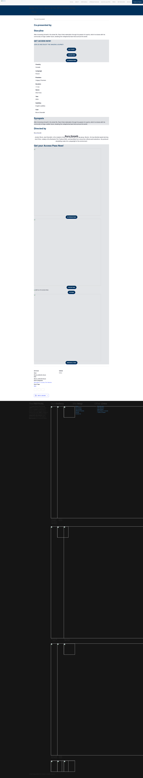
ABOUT (77, 2)
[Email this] (43, 389)
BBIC (35, 386)
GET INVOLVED (121, 2)
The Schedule (100, 406)
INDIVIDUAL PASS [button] (71, 362)
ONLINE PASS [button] (71, 55)
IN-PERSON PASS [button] (71, 60)
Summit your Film (105, 2)
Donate (77, 412)
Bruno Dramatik (37, 133)
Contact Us (78, 414)
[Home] (3, 1)
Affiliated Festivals (94, 2)
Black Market (100, 409)
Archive (129, 2)
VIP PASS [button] (71, 292)
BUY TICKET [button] (71, 49)
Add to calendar (42, 395)
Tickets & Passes (137, 2)
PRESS (114, 2)
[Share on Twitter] (39, 389)
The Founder (79, 409)
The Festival (78, 408)
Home (71, 2)
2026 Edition (84, 2)
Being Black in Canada (39, 382)
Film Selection (48, 382)
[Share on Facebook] (35, 389)
